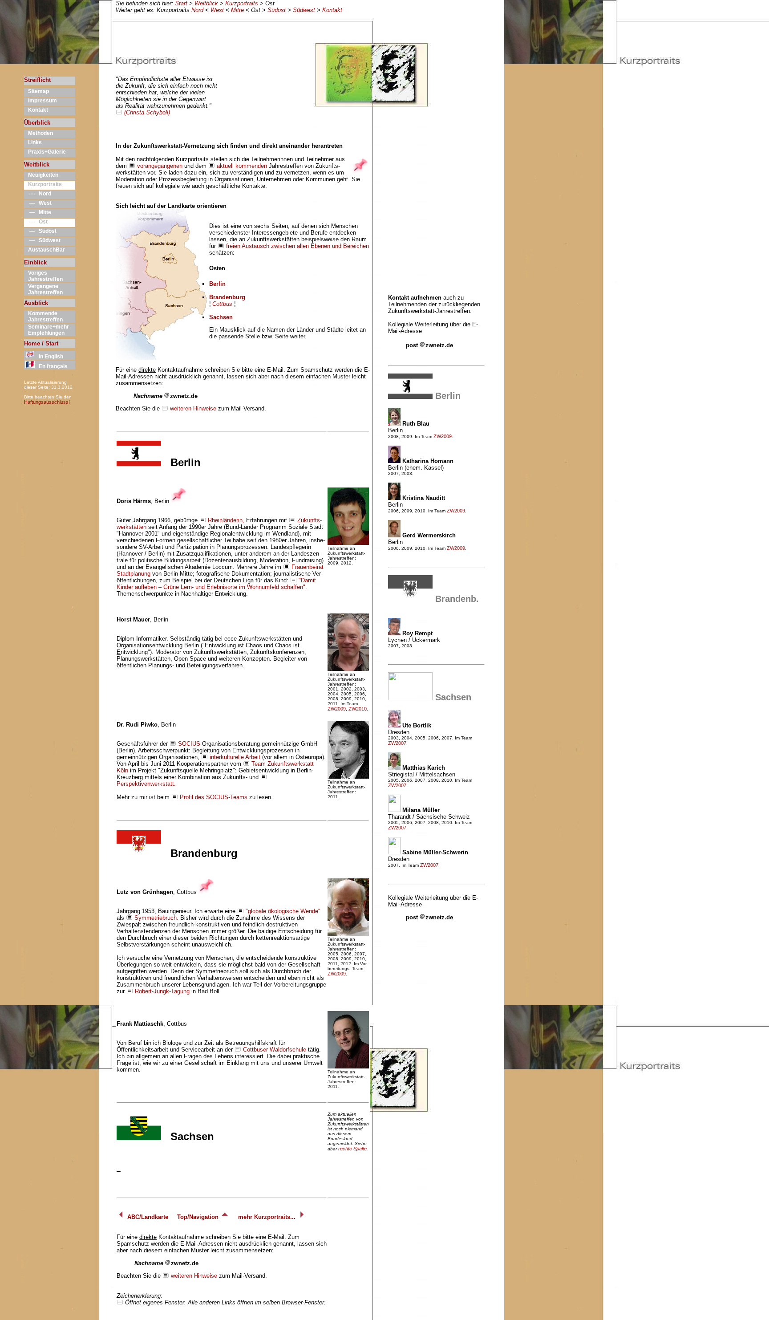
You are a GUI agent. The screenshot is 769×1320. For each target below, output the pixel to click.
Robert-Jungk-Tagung (162, 991)
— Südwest (42, 240)
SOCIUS (189, 743)
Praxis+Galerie (45, 152)
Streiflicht (37, 80)
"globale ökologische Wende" (283, 911)
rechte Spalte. (353, 1148)
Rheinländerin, (226, 520)
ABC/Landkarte (146, 1217)
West (217, 10)
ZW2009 (337, 708)
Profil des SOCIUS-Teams (213, 797)
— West (38, 203)
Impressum (40, 100)
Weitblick (206, 3)
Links (33, 142)
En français (51, 366)
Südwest (304, 10)
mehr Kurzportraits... (267, 1217)
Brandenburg (227, 297)
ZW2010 (357, 708)
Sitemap (36, 91)
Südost (276, 10)
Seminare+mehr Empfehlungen (46, 330)
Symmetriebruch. (156, 917)
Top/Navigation (198, 1217)
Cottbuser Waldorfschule (274, 1049)
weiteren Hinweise (193, 408)
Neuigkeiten (41, 175)
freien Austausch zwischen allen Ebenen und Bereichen (297, 246)
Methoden (38, 133)
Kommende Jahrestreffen (43, 316)
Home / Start (41, 343)
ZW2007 (397, 743)
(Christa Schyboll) (147, 112)
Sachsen (221, 317)
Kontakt (332, 10)
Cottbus (222, 304)
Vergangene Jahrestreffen (43, 289)
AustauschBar (44, 250)
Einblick (35, 262)
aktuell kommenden (242, 165)
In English (49, 356)
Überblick (37, 122)
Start (181, 3)
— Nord (37, 194)
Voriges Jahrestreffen (43, 276)
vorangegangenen (159, 165)
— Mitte (37, 212)
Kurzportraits (241, 3)
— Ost (36, 222)
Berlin (217, 283)
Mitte (237, 10)
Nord (197, 10)
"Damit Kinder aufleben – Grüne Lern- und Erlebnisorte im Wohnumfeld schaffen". (216, 583)
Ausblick (36, 303)
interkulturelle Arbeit (235, 757)
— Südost (40, 231)
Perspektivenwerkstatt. (146, 783)
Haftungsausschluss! (47, 402)
